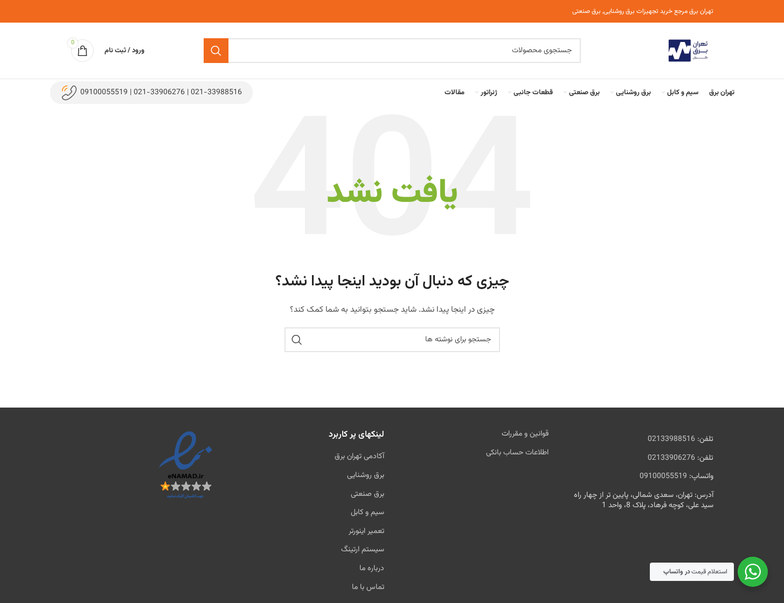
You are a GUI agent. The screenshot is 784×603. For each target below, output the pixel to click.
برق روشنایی (365, 475)
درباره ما (371, 568)
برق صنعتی (367, 494)
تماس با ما (368, 587)
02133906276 (671, 458)
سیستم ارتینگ (362, 550)
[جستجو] (216, 50)
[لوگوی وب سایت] (688, 51)
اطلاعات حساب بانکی (517, 453)
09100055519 (663, 476)
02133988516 (671, 439)
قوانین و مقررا (528, 434)
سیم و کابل (367, 512)
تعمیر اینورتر (366, 531)
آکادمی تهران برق (359, 456)
